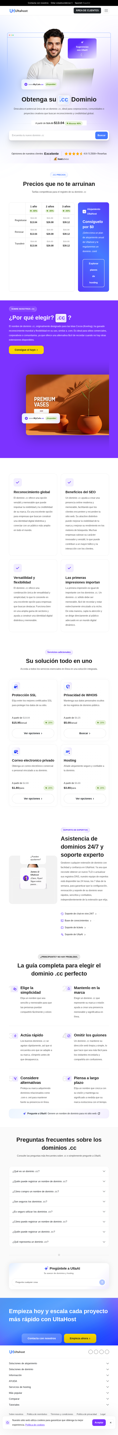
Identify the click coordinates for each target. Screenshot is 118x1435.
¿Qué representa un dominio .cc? (32, 1237)
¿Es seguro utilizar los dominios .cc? (34, 1207)
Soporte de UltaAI (74, 934)
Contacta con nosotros (38, 3)
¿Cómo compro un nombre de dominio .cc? (38, 1186)
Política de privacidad (87, 1409)
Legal (103, 1409)
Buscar (101, 135)
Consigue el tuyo (25, 349)
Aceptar (98, 1422)
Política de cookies (34, 1424)
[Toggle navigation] (106, 10)
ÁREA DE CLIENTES (88, 10)
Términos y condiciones (62, 1409)
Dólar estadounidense (62, 3)
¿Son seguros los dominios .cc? (31, 1197)
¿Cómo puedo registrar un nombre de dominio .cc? (43, 1217)
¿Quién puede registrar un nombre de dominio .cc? (42, 1176)
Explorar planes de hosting (93, 273)
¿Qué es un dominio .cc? (27, 1166)
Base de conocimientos (77, 920)
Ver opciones (32, 733)
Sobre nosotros (16, 1409)
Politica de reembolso (37, 1409)
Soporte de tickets (74, 927)
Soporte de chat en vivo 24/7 (80, 913)
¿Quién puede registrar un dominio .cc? (36, 1227)
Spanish (84, 3)
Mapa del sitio (15, 1414)
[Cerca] (110, 1422)
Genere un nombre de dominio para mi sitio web (62, 1109)
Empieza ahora (79, 1333)
